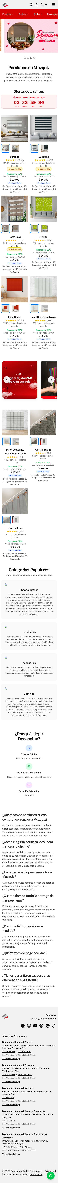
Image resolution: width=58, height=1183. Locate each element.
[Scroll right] (51, 379)
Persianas (6, 14)
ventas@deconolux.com (43, 1018)
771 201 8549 (8, 1121)
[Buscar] (31, 4)
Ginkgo (43, 236)
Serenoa (14, 156)
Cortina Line (15, 528)
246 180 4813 (8, 1074)
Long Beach (14, 317)
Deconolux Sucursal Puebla (17, 1042)
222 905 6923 (8, 1051)
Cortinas (22, 14)
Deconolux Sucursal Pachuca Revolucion (24, 1111)
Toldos (37, 14)
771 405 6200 (8, 1147)
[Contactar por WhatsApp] (51, 1176)
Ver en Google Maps (11, 1058)
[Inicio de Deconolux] (5, 4)
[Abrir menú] (53, 4)
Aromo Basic (14, 236)
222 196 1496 (24, 1051)
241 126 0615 (8, 1098)
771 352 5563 (24, 1147)
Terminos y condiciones (36, 1173)
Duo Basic (43, 156)
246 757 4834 (25, 1074)
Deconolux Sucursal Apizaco (17, 1088)
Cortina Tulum (42, 449)
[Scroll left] (6, 379)
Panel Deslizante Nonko (43, 317)
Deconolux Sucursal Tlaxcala (18, 1065)
